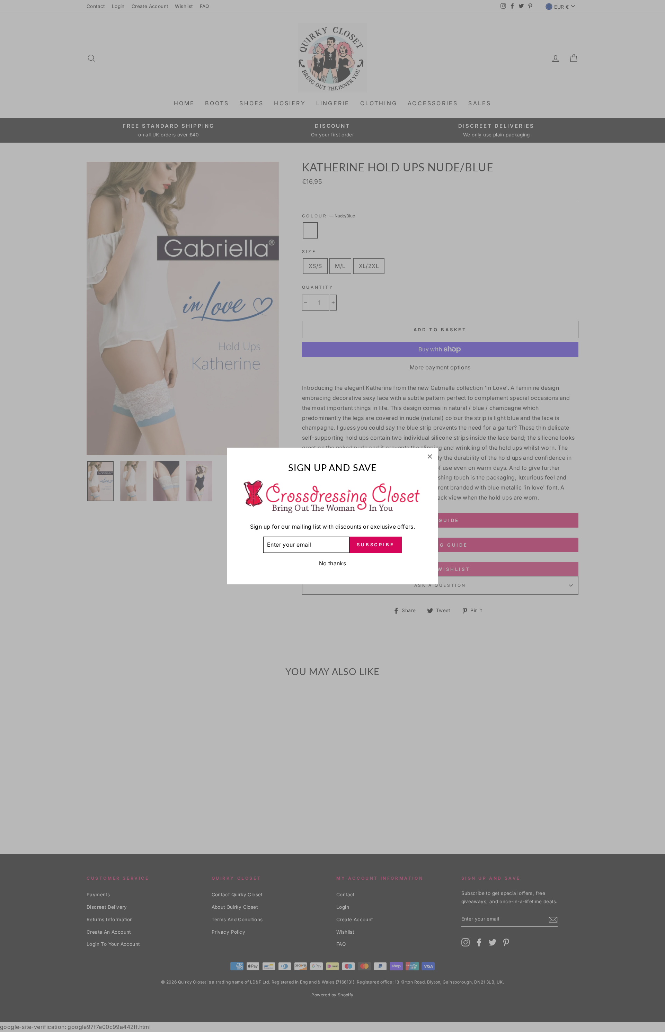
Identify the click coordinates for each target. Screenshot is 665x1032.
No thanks (332, 563)
